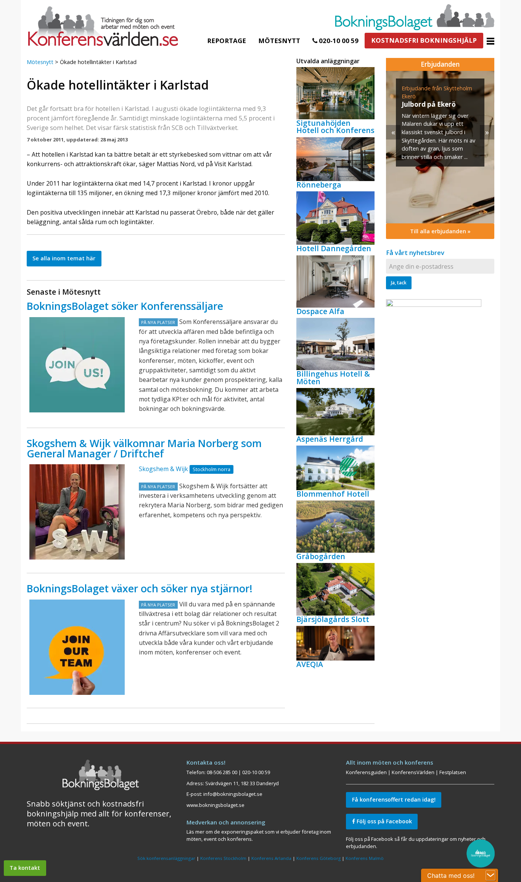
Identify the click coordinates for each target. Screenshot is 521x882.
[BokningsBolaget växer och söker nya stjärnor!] (77, 647)
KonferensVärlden (413, 772)
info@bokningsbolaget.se (232, 794)
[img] (440, 147)
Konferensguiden (366, 772)
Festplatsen (452, 772)
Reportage (226, 40)
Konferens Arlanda (271, 858)
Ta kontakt (25, 867)
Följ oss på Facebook (383, 821)
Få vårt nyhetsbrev (415, 252)
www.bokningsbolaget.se (215, 805)
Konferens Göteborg (318, 858)
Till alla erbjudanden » (440, 231)
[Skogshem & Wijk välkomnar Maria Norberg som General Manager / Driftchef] (77, 512)
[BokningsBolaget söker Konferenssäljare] (77, 364)
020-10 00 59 (338, 40)
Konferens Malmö (365, 858)
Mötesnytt (279, 40)
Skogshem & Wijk (163, 469)
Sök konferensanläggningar (166, 858)
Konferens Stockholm (223, 858)
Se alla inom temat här (63, 258)
